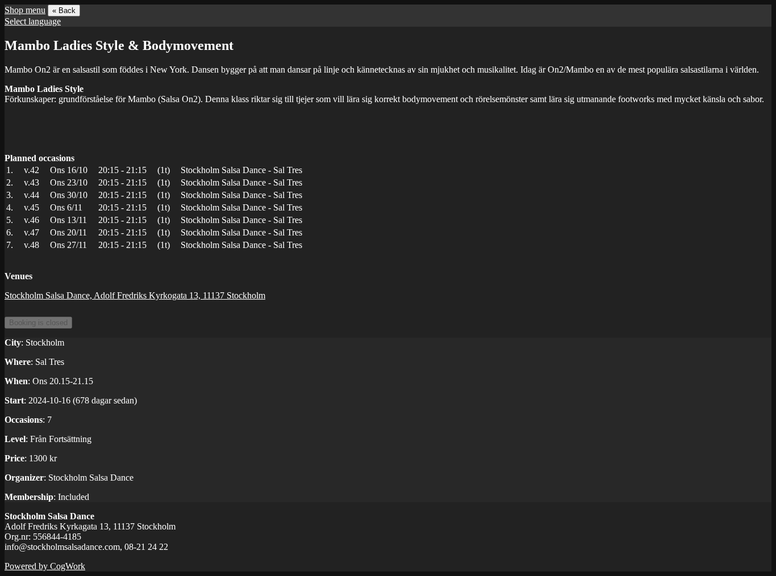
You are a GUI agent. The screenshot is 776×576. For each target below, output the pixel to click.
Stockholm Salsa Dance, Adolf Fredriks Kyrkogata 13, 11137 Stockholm (135, 295)
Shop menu (25, 10)
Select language (33, 21)
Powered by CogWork (45, 566)
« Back (64, 10)
